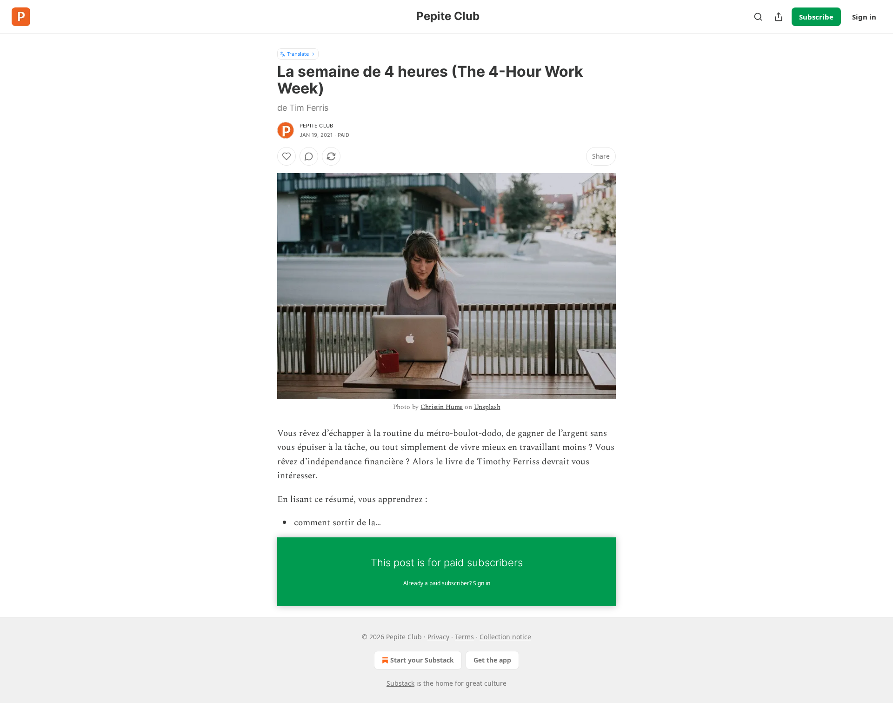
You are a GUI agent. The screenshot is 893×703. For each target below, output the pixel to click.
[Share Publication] (778, 16)
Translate (298, 53)
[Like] (286, 156)
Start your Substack (422, 660)
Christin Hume (441, 407)
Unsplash (487, 407)
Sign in (864, 16)
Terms (464, 636)
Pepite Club (316, 125)
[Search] (758, 16)
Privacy (438, 636)
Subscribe (816, 16)
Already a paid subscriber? (446, 583)
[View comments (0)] (309, 156)
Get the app (492, 660)
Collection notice (505, 636)
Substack (400, 683)
